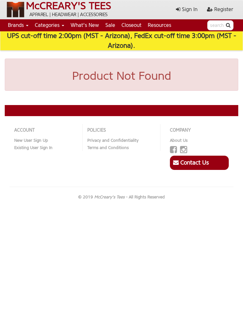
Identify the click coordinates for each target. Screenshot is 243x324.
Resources (159, 25)
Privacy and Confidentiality (113, 140)
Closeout (131, 25)
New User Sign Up (31, 140)
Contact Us (194, 162)
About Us (179, 140)
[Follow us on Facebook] (173, 149)
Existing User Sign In (33, 147)
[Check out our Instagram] (183, 149)
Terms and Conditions (108, 147)
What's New (85, 25)
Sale (110, 25)
